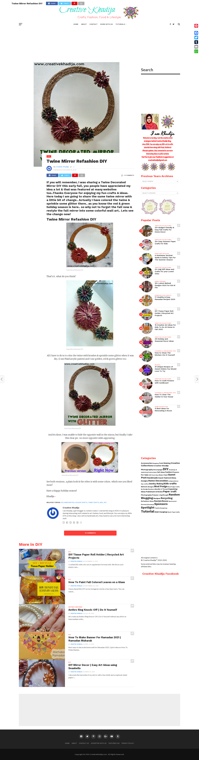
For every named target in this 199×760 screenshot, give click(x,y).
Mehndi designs (147, 487)
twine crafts (93, 502)
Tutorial (147, 511)
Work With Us (106, 24)
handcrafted (69, 502)
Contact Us (84, 743)
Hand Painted (164, 478)
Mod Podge (160, 486)
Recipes (156, 498)
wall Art (103, 502)
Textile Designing (161, 508)
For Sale (144, 475)
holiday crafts (81, 502)
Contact (93, 24)
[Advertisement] (99, 44)
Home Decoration (158, 480)
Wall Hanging (161, 512)
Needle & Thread (161, 489)
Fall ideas (161, 472)
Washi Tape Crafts (173, 512)
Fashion (168, 472)
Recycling (167, 498)
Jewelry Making (155, 484)
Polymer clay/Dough (160, 495)
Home (75, 24)
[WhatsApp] (196, 51)
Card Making (165, 463)
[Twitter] (196, 37)
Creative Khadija (62, 167)
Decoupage (157, 470)
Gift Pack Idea (153, 475)
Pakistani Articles (154, 492)
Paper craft (169, 491)
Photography (146, 495)
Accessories (146, 463)
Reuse (165, 501)
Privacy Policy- (127, 743)
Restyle (158, 501)
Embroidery (152, 472)
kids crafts (170, 483)
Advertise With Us (98, 743)
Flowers (175, 472)
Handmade (152, 478)
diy (62, 502)
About (84, 24)
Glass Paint (163, 475)
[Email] (196, 46)
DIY (165, 469)
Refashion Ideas (147, 501)
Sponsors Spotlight (154, 505)
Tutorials (120, 24)
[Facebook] (196, 33)
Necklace (151, 489)
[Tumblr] (196, 42)
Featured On (113, 743)
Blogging (155, 463)
